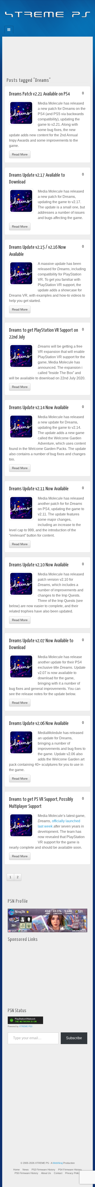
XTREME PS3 (25, 1026)
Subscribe (74, 1038)
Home (16, 1169)
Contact (58, 1173)
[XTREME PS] (47, 11)
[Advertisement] (47, 56)
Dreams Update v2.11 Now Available (38, 488)
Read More (20, 154)
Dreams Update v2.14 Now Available (38, 407)
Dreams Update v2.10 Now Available (38, 564)
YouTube (56, 24)
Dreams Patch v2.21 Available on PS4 (39, 94)
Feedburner (38, 24)
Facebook (32, 24)
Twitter (50, 24)
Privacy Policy (72, 1173)
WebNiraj (58, 1163)
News (26, 1169)
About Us (46, 1173)
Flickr (44, 24)
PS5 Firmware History (26, 1173)
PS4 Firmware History (70, 1169)
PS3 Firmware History (43, 1169)
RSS (62, 24)
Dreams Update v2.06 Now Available (38, 723)
